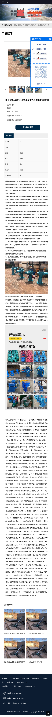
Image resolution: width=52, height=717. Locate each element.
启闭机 (33, 25)
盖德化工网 (17, 686)
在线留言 (20, 682)
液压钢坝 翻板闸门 (36, 662)
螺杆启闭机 (42, 25)
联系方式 (10, 682)
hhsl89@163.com (18, 698)
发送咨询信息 (28, 127)
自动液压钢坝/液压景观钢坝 (14, 662)
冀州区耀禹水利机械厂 (14, 712)
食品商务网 (29, 686)
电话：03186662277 (14, 693)
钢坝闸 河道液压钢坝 (36, 633)
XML (42, 712)
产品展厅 (26, 25)
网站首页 (17, 25)
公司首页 (5, 678)
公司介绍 (15, 678)
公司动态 (25, 678)
